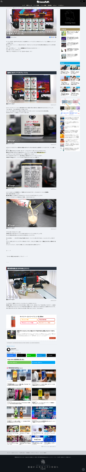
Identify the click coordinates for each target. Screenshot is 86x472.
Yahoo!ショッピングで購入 (28, 322)
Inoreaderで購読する (37, 362)
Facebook (11, 355)
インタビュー (61, 5)
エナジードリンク (11, 346)
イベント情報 (43, 5)
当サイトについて (15, 452)
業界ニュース (29, 5)
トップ (23, 5)
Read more (52, 338)
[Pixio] (70, 114)
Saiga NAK (43, 2)
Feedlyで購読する (13, 362)
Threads (50, 355)
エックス (21, 355)
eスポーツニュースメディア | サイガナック (43, 465)
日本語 (82, 1)
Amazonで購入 (26, 319)
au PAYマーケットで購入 (45, 322)
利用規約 (28, 452)
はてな (39, 355)
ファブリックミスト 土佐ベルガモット (49, 446)
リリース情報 (36, 5)
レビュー (55, 5)
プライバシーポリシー (35, 452)
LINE (30, 355)
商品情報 (49, 5)
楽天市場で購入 (43, 319)
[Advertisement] (31, 61)
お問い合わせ (22, 452)
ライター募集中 (43, 452)
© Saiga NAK (43, 468)
